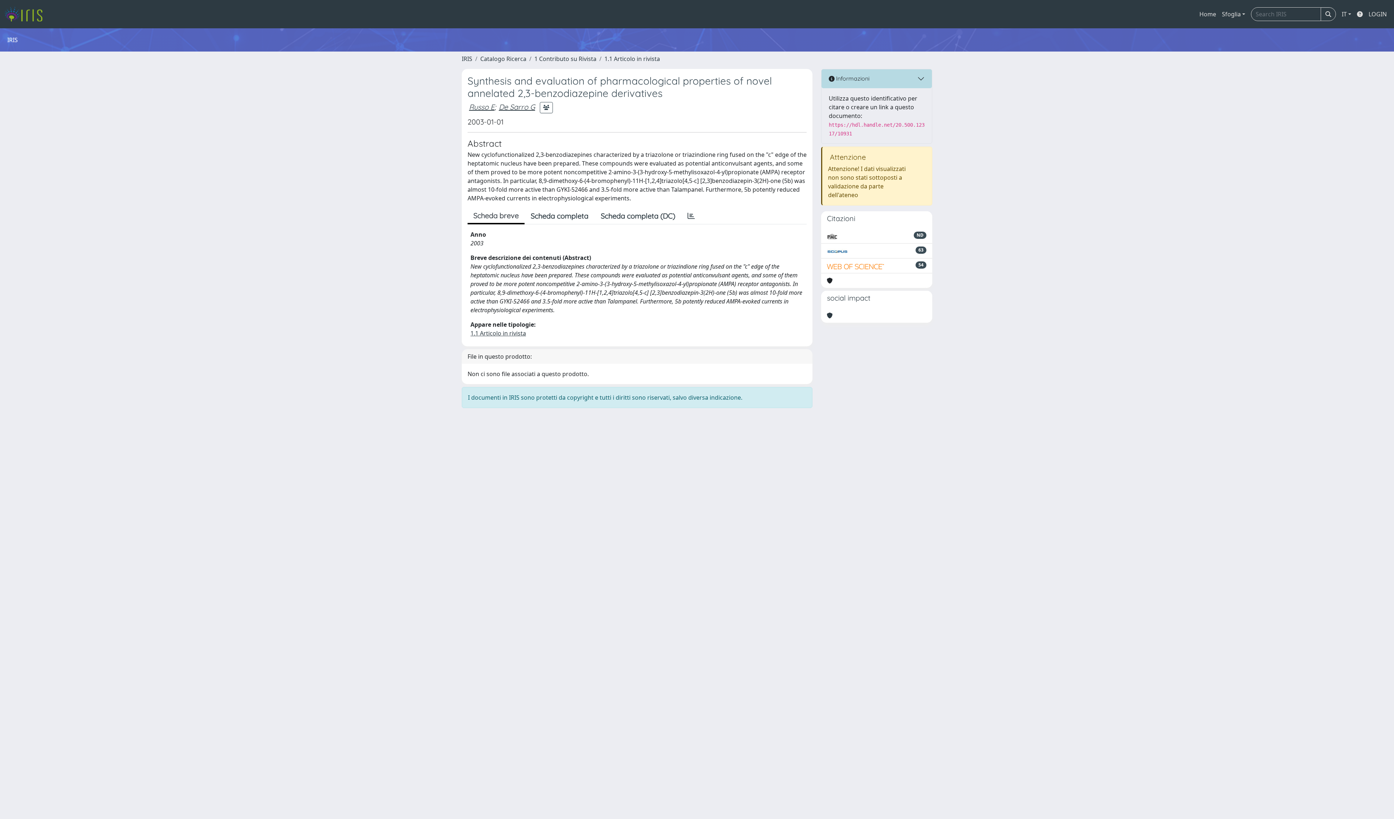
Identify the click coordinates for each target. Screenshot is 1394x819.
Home (1207, 14)
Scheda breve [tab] (496, 215)
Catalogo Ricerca (503, 59)
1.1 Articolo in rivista (632, 59)
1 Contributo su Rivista (565, 59)
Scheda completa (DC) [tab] (638, 215)
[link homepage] (26, 14)
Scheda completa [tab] (559, 215)
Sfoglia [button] (1231, 14)
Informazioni (852, 78)
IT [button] (1344, 14)
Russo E (481, 106)
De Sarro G (517, 106)
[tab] (691, 216)
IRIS (467, 59)
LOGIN (1378, 14)
